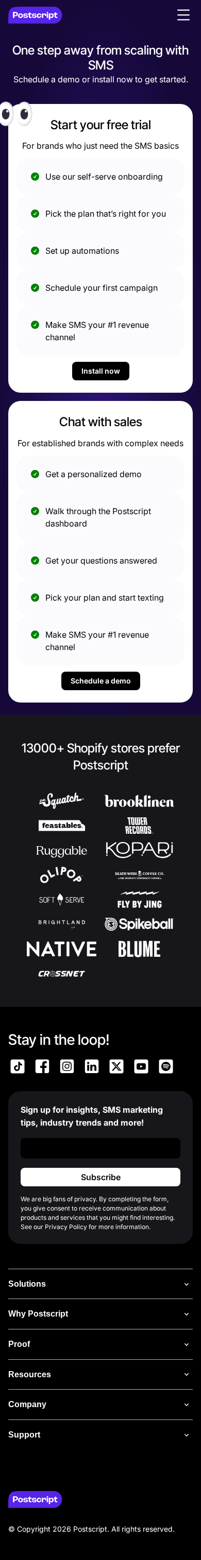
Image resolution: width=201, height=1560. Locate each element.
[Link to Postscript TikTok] (17, 1068)
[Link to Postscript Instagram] (67, 1068)
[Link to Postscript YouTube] (141, 1068)
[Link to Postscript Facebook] (42, 1068)
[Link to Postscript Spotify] (166, 1068)
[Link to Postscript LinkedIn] (91, 1068)
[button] (183, 15)
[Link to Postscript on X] (116, 1068)
